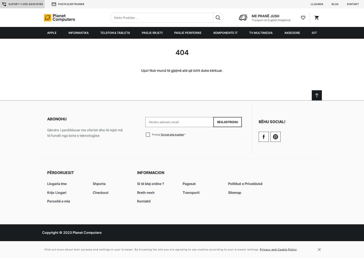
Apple (52, 33)
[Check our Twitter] (275, 137)
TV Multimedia (261, 33)
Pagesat (189, 184)
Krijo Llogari (56, 192)
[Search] (218, 18)
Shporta (99, 184)
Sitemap (234, 192)
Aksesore (292, 33)
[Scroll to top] (317, 95)
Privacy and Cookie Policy (278, 249)
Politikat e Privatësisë (245, 184)
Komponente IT (225, 33)
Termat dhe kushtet (172, 134)
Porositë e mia (58, 201)
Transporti (191, 192)
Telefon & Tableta (115, 33)
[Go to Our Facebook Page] (264, 137)
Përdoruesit (60, 172)
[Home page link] (69, 18)
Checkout (100, 192)
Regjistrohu (227, 122)
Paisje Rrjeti (152, 33)
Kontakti (144, 201)
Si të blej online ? (150, 184)
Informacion (150, 172)
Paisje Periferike (188, 33)
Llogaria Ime (57, 184)
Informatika (78, 33)
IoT (314, 33)
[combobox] (167, 18)
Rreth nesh (146, 192)
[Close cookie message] (319, 250)
